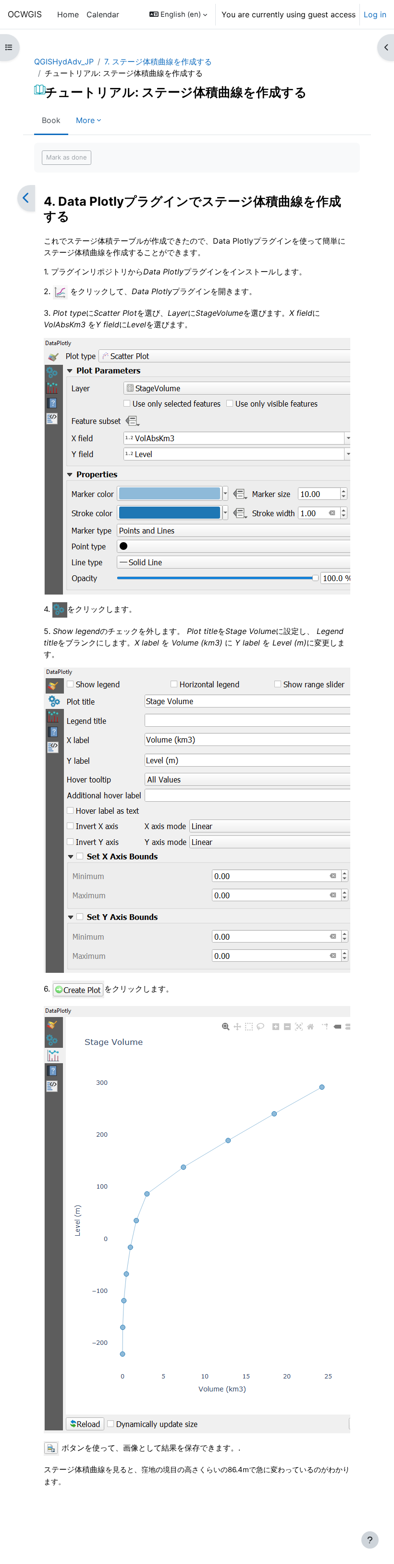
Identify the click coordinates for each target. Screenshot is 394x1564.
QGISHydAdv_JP (64, 61)
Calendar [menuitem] (102, 14)
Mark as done (66, 157)
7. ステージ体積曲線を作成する (158, 61)
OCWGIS (25, 14)
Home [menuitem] (68, 14)
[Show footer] (370, 1540)
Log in (375, 14)
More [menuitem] (85, 120)
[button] (178, 14)
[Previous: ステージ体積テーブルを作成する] (26, 198)
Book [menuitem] (51, 120)
